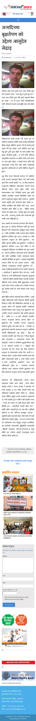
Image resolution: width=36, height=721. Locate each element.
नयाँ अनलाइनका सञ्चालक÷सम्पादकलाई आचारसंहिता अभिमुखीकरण (17, 537)
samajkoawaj (7, 57)
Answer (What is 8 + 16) (10, 590)
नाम (4, 576)
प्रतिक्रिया (5, 556)
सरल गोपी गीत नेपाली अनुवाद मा (12, 494)
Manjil (24, 719)
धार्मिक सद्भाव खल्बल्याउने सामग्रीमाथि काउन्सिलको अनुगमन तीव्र (17, 514)
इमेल (4, 583)
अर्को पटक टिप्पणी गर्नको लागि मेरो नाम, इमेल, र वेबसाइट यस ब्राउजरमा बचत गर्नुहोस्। (17, 598)
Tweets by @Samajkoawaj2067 (11, 683)
